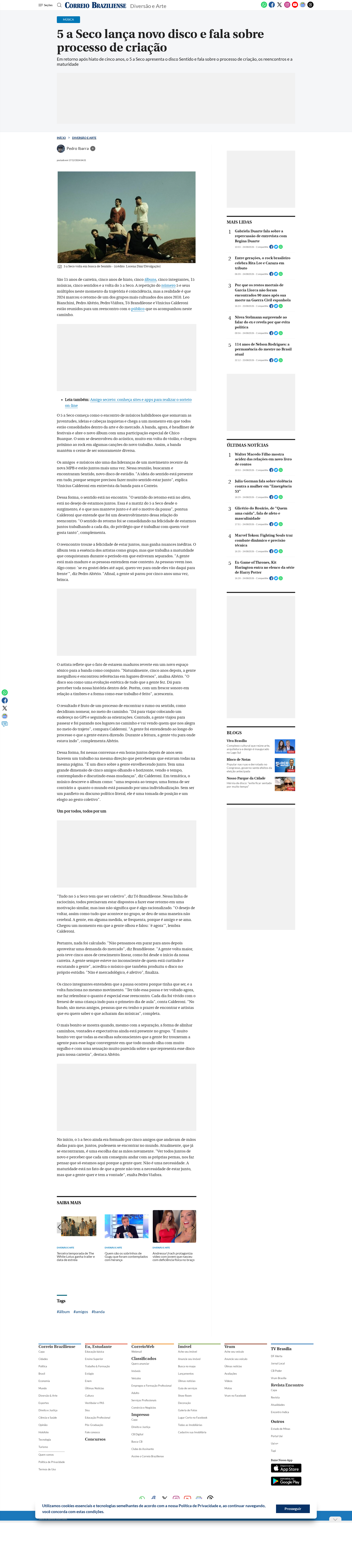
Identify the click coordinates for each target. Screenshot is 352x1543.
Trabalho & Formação (97, 1366)
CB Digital (137, 1434)
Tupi (273, 1450)
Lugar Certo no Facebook (192, 1417)
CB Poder (276, 1370)
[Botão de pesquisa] (58, 5)
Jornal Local (278, 1363)
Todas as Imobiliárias (190, 1425)
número (168, 285)
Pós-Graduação (94, 1425)
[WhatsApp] (264, 7)
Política (42, 1366)
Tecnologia (44, 1439)
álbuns (150, 279)
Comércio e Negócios (143, 1407)
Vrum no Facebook (235, 1395)
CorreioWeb (142, 1346)
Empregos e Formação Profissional (151, 1385)
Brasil (41, 1373)
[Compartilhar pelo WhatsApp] (281, 248)
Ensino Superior (94, 1359)
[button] (106, 1512)
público (138, 309)
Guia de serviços (187, 1388)
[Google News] (303, 7)
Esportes (43, 1403)
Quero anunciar (140, 1363)
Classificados (143, 1358)
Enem (88, 1381)
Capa (41, 1351)
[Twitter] (279, 7)
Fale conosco (92, 1432)
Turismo (43, 1447)
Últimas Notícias (94, 1388)
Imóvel (184, 1346)
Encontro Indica (280, 1412)
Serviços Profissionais (143, 1400)
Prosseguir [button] (293, 1509)
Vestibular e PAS (94, 1403)
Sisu (87, 1410)
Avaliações (230, 1373)
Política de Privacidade (51, 1462)
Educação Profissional (97, 1417)
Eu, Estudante (98, 1346)
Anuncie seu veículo (235, 1359)
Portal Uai (277, 1436)
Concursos (95, 1439)
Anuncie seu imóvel (189, 1359)
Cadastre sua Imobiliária (192, 1432)
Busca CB (136, 1441)
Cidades (43, 1359)
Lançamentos (186, 1373)
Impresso (140, 1414)
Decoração (184, 1403)
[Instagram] (287, 7)
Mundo (42, 1388)
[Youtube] (295, 7)
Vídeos (228, 1381)
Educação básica (94, 1351)
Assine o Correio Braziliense (147, 1456)
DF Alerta (276, 1356)
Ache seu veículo (234, 1351)
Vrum (229, 1346)
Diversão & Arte (47, 1395)
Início (61, 137)
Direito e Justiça (47, 1410)
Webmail (136, 1351)
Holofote (43, 1432)
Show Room (185, 1395)
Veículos (136, 1378)
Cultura (89, 1395)
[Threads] (310, 7)
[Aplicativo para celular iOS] (286, 1468)
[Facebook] (272, 7)
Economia (44, 1381)
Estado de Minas (280, 1428)
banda (99, 1311)
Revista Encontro (287, 1385)
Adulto (135, 1393)
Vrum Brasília (278, 1378)
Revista (275, 1397)
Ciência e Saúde (47, 1417)
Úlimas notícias (187, 1381)
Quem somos (46, 1454)
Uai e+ (274, 1443)
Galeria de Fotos (187, 1410)
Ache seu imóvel (187, 1351)
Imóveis (136, 1371)
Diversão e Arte (84, 137)
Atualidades (278, 1404)
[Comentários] (5, 726)
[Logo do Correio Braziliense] (95, 5)
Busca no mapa (187, 1366)
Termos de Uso (47, 1469)
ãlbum (64, 1311)
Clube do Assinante (142, 1449)
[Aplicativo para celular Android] (286, 1481)
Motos (228, 1388)
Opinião (42, 1425)
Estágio (89, 1373)
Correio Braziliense (56, 1346)
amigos (82, 1311)
